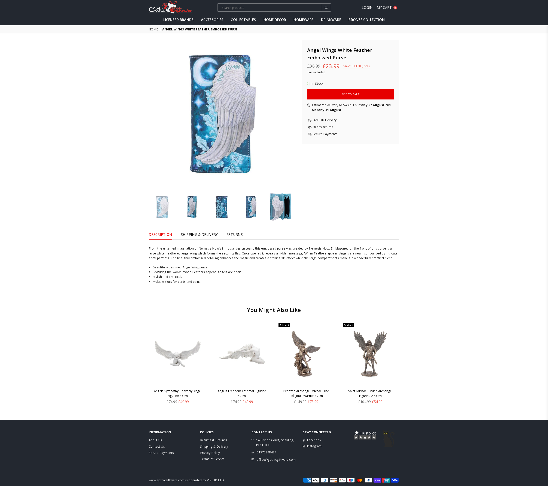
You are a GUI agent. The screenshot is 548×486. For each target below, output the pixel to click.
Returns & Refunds (213, 440)
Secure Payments (161, 453)
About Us (155, 440)
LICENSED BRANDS (178, 19)
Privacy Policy (210, 453)
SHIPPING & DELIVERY (199, 234)
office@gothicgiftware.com (276, 459)
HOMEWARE (303, 19)
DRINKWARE (331, 19)
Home (153, 29)
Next (292, 113)
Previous (152, 113)
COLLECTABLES (243, 19)
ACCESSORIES (212, 19)
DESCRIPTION (160, 234)
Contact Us (157, 446)
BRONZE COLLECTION (366, 19)
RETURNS (234, 234)
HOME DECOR (275, 19)
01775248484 (266, 452)
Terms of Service (212, 459)
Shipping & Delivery (214, 446)
